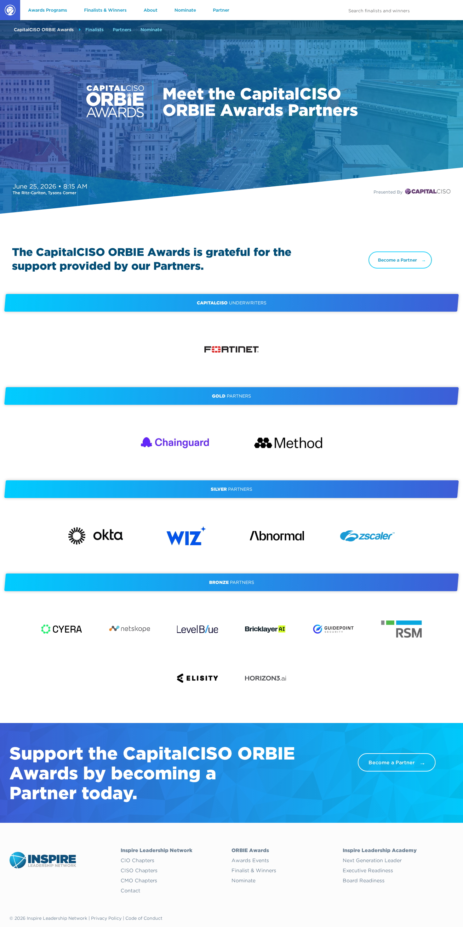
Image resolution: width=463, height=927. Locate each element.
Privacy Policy (106, 918)
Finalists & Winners (105, 10)
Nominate (185, 10)
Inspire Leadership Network (156, 850)
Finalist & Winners (254, 870)
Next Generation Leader (372, 860)
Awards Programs (47, 10)
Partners (122, 29)
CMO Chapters (139, 880)
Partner (221, 10)
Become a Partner (397, 260)
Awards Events (250, 860)
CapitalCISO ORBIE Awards (44, 29)
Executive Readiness (368, 870)
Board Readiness (364, 880)
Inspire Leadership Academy (380, 850)
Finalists (94, 29)
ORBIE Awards (250, 850)
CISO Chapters (139, 870)
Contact (130, 890)
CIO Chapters (137, 860)
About (150, 10)
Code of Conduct (144, 918)
